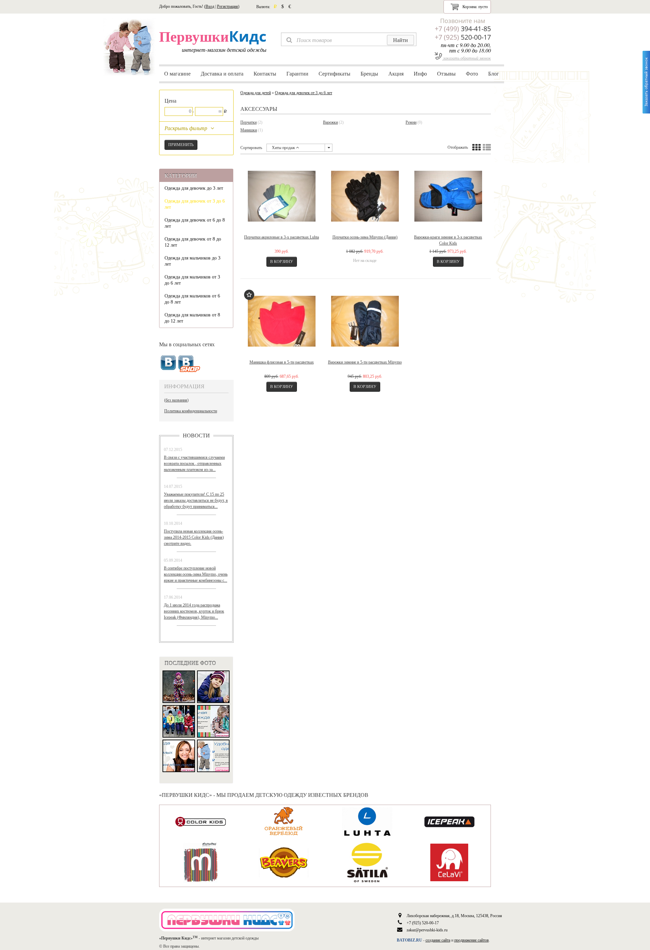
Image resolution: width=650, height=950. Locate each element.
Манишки (248, 130)
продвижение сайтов (471, 940)
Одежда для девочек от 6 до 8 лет (195, 223)
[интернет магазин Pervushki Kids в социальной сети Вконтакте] (189, 364)
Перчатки (248, 122)
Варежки (330, 122)
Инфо (420, 73)
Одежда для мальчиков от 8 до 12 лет (192, 318)
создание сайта (438, 940)
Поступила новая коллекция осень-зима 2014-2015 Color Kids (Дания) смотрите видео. (194, 537)
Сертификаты (334, 73)
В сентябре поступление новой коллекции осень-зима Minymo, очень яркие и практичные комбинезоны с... (196, 574)
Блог (493, 73)
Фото (472, 73)
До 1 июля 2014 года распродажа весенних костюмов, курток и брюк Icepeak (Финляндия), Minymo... (194, 611)
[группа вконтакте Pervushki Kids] (168, 362)
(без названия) (176, 400)
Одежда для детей (255, 92)
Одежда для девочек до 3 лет (194, 188)
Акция (396, 73)
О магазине (177, 73)
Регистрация (227, 6)
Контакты (265, 73)
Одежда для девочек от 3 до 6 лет (195, 204)
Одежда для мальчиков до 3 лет (192, 261)
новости (196, 435)
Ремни (411, 122)
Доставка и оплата (222, 73)
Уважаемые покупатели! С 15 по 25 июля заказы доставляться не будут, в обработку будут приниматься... (196, 500)
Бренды (369, 73)
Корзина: (474, 6)
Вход (209, 6)
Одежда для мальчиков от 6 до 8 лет (192, 299)
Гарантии (297, 73)
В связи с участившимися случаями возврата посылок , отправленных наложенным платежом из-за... (194, 463)
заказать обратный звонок (466, 58)
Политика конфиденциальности (190, 411)
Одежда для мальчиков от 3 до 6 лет (192, 280)
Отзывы (446, 73)
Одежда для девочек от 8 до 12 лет (193, 242)
